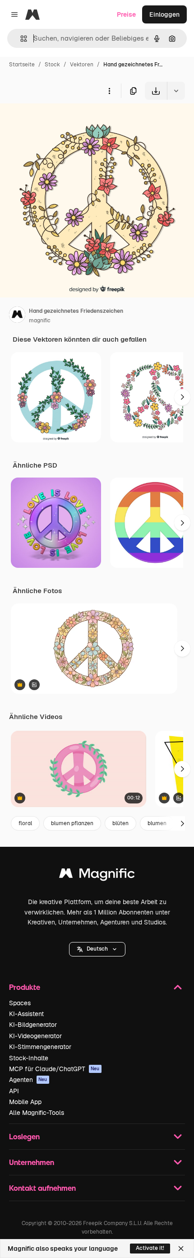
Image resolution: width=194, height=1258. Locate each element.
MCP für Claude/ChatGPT (54, 1069)
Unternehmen (31, 1162)
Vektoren (81, 64)
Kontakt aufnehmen (42, 1188)
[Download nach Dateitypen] (176, 91)
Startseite (22, 64)
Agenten (28, 1080)
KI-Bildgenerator (33, 1025)
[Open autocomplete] (20, 38)
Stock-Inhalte (28, 1058)
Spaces (20, 1003)
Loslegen (24, 1136)
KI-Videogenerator (35, 1036)
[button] (97, 949)
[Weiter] (182, 397)
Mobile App (25, 1102)
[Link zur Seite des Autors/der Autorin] (17, 315)
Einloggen (164, 14)
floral (25, 823)
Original (57, 120)
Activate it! (150, 1248)
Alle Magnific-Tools (36, 1113)
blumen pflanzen (72, 823)
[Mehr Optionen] (109, 91)
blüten (120, 823)
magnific (40, 320)
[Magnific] (97, 875)
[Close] (181, 1248)
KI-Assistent (26, 1014)
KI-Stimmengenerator (40, 1047)
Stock (52, 64)
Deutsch (97, 948)
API (14, 1091)
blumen (157, 823)
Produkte (24, 987)
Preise (126, 14)
